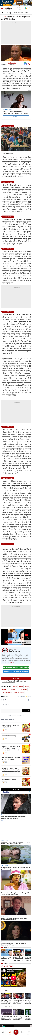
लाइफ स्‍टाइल (5, 689)
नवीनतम (6, 991)
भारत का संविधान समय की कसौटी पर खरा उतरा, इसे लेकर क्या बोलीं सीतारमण (15, 682)
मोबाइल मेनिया (8, 1007)
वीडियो (6, 963)
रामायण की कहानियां (7, 692)
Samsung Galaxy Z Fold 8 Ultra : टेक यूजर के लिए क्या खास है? (6, 1018)
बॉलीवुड (9, 13)
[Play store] (26, 8)
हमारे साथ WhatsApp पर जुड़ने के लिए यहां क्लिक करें (16, 667)
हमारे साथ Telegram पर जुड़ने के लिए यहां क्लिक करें (16, 671)
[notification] (29, 8)
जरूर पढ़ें (6, 947)
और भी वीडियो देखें (7, 966)
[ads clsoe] (31, 1026)
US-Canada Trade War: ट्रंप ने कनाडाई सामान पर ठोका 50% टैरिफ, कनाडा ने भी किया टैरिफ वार (18, 1002)
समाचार (3, 13)
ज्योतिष (27, 686)
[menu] (2, 8)
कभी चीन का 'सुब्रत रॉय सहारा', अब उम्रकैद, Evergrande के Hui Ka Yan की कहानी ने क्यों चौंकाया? (6, 958)
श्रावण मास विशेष (18, 13)
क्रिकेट (27, 13)
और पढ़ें (12, 662)
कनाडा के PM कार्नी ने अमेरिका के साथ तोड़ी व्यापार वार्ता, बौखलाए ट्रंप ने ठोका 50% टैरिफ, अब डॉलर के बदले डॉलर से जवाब (6, 1002)
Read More (8, 641)
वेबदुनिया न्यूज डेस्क (12, 63)
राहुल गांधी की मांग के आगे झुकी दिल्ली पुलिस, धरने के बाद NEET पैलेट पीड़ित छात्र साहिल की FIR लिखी (18, 958)
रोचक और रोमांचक (19, 692)
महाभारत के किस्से (22, 689)
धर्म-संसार (13, 689)
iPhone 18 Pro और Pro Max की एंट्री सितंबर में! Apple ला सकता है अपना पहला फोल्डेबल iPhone (18, 1018)
